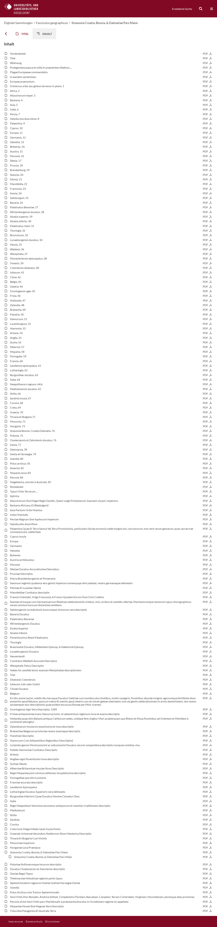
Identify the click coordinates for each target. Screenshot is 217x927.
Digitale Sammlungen (18, 23)
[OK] (200, 8)
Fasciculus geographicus (52, 23)
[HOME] (24, 8)
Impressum (15, 921)
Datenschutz (34, 921)
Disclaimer (52, 921)
